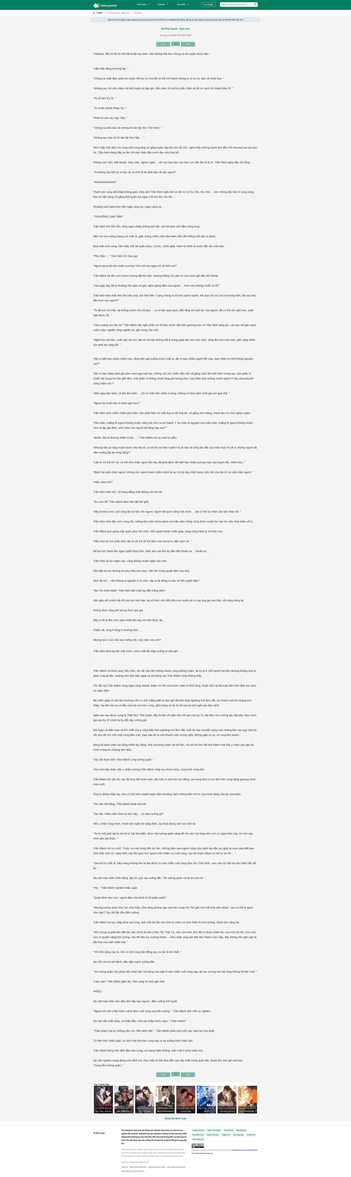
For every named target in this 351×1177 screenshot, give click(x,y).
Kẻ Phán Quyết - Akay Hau (118, 13)
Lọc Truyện (208, 4)
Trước (163, 44)
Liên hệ (124, 1167)
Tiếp (188, 44)
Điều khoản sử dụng (156, 1167)
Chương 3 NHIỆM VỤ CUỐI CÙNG (176, 35)
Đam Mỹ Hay (241, 1130)
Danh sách (141, 4)
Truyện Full (226, 1135)
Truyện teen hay (198, 1130)
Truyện (99, 13)
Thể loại (161, 4)
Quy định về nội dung (176, 1167)
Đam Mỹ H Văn (198, 1135)
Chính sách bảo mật (138, 1167)
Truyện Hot (251, 1135)
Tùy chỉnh (181, 4)
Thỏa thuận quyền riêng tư (132, 1171)
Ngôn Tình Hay (212, 1135)
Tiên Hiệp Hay (238, 1135)
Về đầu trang (98, 1133)
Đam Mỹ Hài (228, 1130)
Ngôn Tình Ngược (214, 1130)
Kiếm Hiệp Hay (198, 1139)
